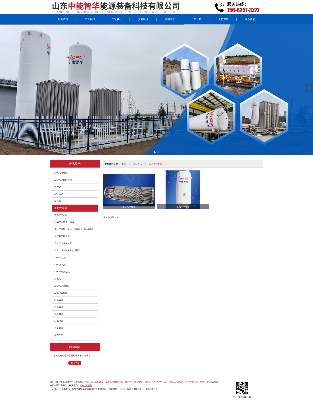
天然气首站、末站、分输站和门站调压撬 (73, 229)
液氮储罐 (58, 307)
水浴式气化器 (155, 163)
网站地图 (113, 389)
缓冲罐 (57, 187)
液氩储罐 (58, 328)
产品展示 (116, 19)
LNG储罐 (58, 321)
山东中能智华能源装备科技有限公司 (89, 389)
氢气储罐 (58, 314)
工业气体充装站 (62, 286)
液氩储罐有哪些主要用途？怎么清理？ (71, 355)
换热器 (57, 201)
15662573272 (86, 385)
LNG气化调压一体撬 (64, 222)
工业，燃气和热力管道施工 (67, 250)
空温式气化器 (60, 215)
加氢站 (57, 278)
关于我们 (90, 19)
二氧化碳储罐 (60, 293)
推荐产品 (58, 335)
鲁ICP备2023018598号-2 (145, 389)
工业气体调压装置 (63, 243)
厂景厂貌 (196, 19)
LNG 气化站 (60, 257)
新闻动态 (170, 19)
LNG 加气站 (60, 264)
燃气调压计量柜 (62, 236)
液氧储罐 (58, 300)
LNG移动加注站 (62, 271)
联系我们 (250, 19)
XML (122, 389)
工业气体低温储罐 (63, 180)
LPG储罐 (58, 194)
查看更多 (75, 363)
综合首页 (63, 19)
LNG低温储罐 (61, 173)
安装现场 (143, 19)
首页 (124, 163)
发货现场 (223, 19)
